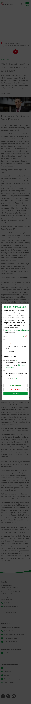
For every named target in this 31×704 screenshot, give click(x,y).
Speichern (15, 394)
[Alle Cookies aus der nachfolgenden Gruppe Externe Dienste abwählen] (26, 357)
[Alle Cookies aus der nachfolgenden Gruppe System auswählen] (24, 336)
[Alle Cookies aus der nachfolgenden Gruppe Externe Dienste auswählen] (24, 357)
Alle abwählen (15, 389)
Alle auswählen (15, 385)
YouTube (16, 378)
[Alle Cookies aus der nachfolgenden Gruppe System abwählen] (26, 336)
